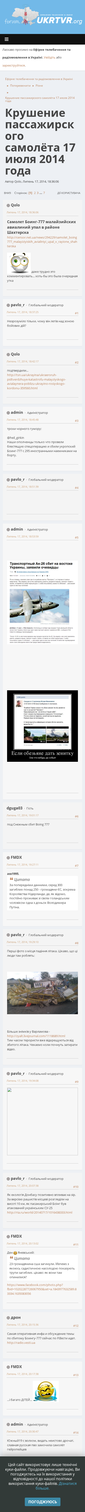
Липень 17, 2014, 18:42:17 (22, 361)
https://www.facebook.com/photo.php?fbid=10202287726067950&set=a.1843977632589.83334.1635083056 (41, 1289)
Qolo (15, 205)
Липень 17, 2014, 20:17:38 (22, 1374)
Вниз (7, 193)
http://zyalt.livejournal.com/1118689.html (36, 1036)
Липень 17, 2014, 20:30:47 (22, 1431)
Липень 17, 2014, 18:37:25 (22, 312)
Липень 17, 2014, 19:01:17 (22, 815)
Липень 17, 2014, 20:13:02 (22, 1243)
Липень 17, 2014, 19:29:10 (22, 942)
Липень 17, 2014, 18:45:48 (22, 419)
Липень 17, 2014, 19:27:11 (22, 864)
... (41, 193)
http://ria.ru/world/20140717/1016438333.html (39, 1212)
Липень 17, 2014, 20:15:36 (22, 1324)
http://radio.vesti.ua (21, 1342)
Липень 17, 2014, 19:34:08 (22, 1080)
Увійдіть (49, 57)
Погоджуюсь (42, 1501)
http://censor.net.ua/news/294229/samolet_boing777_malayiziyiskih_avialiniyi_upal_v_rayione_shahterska (42, 241)
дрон (16, 1317)
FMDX (16, 857)
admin (17, 412)
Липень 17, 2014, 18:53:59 (22, 536)
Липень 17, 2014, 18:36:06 (22, 212)
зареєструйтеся (13, 65)
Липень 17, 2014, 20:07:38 (22, 1185)
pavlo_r (18, 304)
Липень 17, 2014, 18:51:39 (22, 486)
